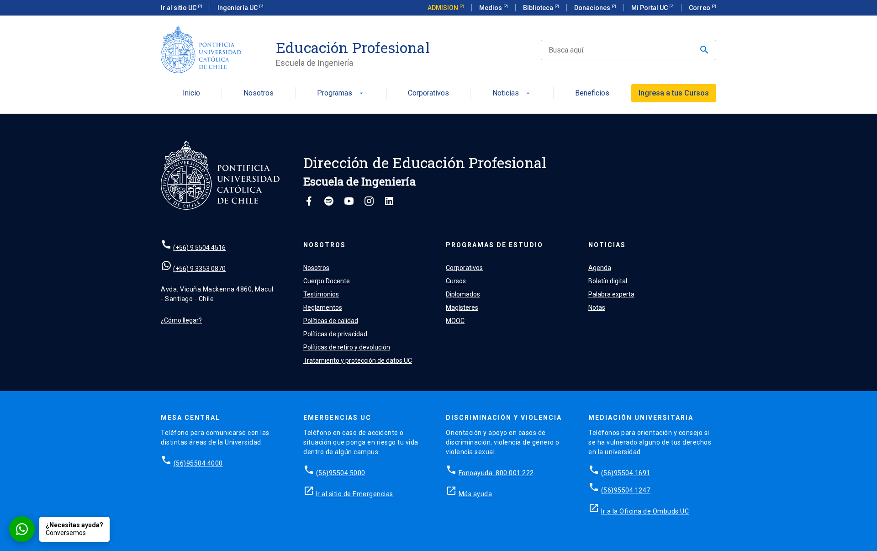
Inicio (191, 93)
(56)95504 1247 (625, 490)
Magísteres (462, 307)
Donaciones (593, 7)
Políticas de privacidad (335, 334)
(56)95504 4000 (198, 463)
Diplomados (463, 294)
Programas (341, 93)
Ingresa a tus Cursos (674, 93)
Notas (596, 307)
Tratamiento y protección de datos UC (357, 360)
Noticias (512, 93)
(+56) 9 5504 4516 (199, 247)
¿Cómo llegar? (181, 320)
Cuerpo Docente (326, 281)
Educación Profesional (353, 47)
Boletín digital (607, 281)
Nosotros (258, 93)
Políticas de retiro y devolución (346, 347)
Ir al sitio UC (179, 7)
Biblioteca (539, 7)
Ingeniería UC (238, 7)
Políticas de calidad (330, 320)
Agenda (599, 267)
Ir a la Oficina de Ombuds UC (645, 511)
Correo (700, 7)
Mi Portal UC (650, 7)
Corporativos (428, 93)
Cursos (456, 281)
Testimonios (321, 294)
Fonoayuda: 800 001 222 (496, 473)
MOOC (455, 320)
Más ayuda (475, 494)
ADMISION (444, 7)
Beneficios (592, 93)
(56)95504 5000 (340, 473)
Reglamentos (322, 307)
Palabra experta (611, 294)
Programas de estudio (494, 245)
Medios (491, 7)
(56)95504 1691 (625, 473)
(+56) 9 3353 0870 (199, 268)
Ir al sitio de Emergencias (354, 494)
